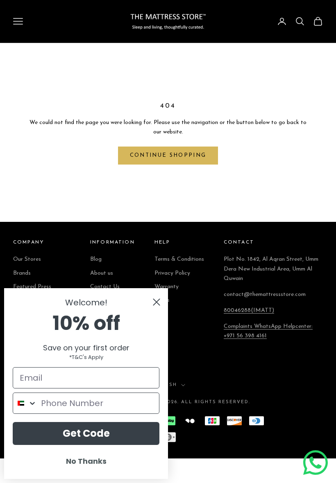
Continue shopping (168, 155)
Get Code (86, 433)
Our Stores (27, 259)
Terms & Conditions (179, 259)
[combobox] (25, 403)
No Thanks (86, 461)
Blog (96, 259)
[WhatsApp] (315, 462)
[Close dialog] (156, 302)
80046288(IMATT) (249, 310)
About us (101, 273)
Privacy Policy (172, 273)
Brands (22, 273)
